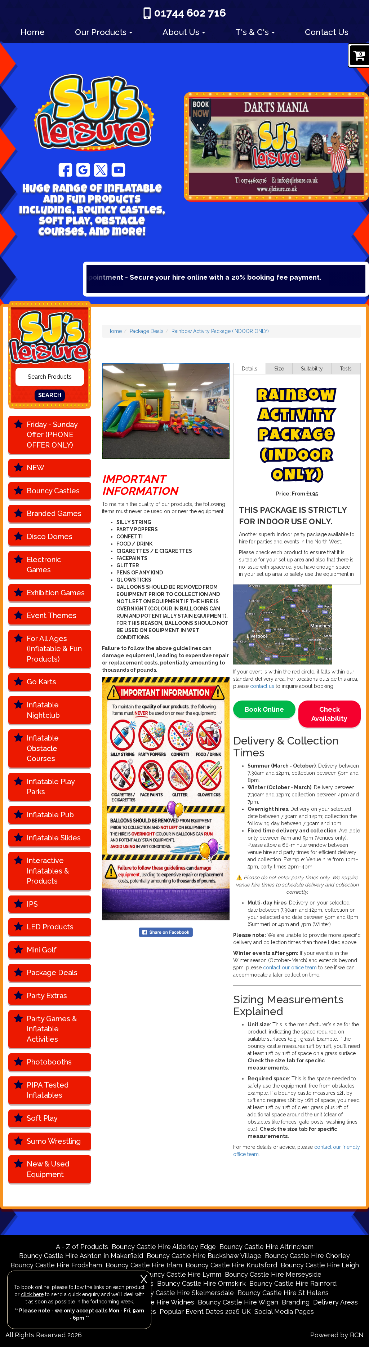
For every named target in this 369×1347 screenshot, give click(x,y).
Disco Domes (49, 536)
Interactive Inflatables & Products (48, 870)
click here (32, 1294)
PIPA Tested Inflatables (47, 1090)
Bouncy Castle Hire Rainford (293, 1283)
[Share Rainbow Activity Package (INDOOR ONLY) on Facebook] (166, 932)
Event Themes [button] (51, 615)
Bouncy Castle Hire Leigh (320, 1265)
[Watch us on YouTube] (118, 169)
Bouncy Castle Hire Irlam (144, 1265)
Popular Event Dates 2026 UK (205, 1311)
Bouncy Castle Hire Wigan (238, 1302)
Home (33, 32)
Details (249, 369)
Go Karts (41, 681)
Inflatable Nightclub (43, 710)
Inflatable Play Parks (51, 786)
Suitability (312, 369)
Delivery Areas (335, 1302)
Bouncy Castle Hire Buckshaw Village (204, 1255)
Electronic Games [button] (44, 564)
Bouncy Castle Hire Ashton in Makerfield (81, 1255)
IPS (32, 904)
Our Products (102, 32)
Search (49, 395)
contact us (262, 686)
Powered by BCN (337, 1335)
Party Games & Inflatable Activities (52, 1029)
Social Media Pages (284, 1311)
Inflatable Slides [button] (54, 837)
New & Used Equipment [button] (48, 1169)
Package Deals (52, 972)
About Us (182, 32)
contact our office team (290, 967)
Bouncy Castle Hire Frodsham (56, 1265)
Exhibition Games (56, 592)
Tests (346, 369)
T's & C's (253, 32)
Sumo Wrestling (54, 1141)
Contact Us (326, 32)
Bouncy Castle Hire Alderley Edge (164, 1246)
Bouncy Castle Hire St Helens (283, 1293)
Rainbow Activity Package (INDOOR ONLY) (220, 331)
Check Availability (329, 714)
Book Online (264, 709)
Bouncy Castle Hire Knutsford (231, 1265)
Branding (296, 1302)
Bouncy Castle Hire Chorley (307, 1255)
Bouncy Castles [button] (53, 490)
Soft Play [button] (42, 1118)
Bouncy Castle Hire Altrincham (266, 1246)
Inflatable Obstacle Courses (43, 748)
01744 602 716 (190, 12)
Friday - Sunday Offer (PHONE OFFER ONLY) (52, 434)
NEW (35, 467)
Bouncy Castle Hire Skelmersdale (182, 1293)
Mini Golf (42, 950)
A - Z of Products (82, 1246)
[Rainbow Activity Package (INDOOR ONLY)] (166, 411)
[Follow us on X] (101, 169)
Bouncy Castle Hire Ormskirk (201, 1283)
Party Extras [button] (47, 995)
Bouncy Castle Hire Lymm (181, 1274)
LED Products (50, 927)
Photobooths (49, 1062)
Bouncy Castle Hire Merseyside (273, 1274)
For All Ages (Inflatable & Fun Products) (54, 648)
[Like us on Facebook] (65, 169)
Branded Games (54, 513)
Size (279, 369)
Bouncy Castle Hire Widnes (152, 1302)
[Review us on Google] (83, 169)
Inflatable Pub (50, 814)
